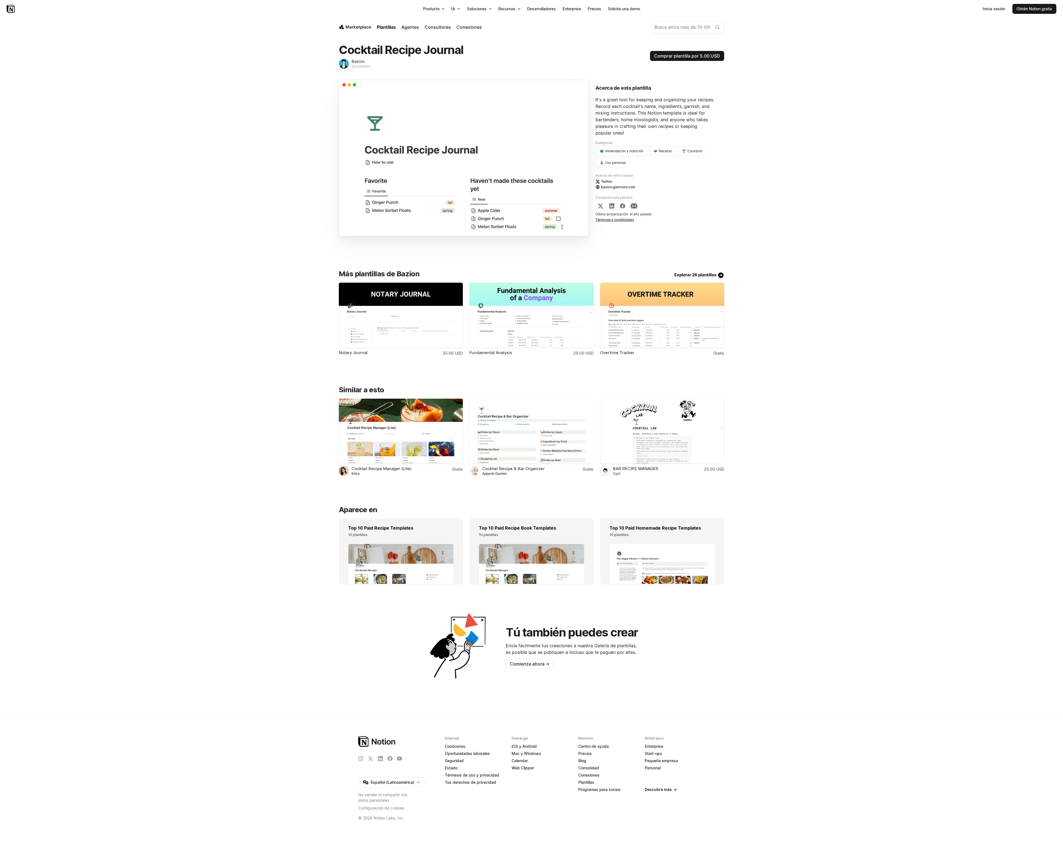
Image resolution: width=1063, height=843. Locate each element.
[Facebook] (622, 206)
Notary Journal (353, 352)
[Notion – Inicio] (11, 9)
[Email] (634, 206)
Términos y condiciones (614, 220)
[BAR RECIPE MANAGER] (662, 431)
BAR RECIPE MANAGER (635, 468)
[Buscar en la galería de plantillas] (717, 27)
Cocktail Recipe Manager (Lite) (381, 468)
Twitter (606, 181)
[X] (600, 206)
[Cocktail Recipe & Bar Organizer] (531, 431)
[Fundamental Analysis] (531, 315)
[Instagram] (361, 758)
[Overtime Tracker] (662, 315)
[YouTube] (399, 758)
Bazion (358, 61)
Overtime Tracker (617, 352)
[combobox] (687, 27)
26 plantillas (361, 66)
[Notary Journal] (401, 315)
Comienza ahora (529, 664)
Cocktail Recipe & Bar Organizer (513, 468)
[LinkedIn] (611, 206)
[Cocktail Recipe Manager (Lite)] (401, 431)
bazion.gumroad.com (618, 187)
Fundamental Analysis (490, 352)
